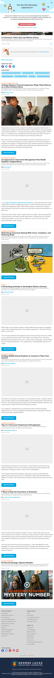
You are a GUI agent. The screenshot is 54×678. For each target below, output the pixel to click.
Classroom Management (8, 619)
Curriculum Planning (27, 73)
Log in (35, 27)
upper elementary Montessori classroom (19, 202)
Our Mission (30, 627)
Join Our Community (27, 24)
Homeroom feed (44, 51)
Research (3, 627)
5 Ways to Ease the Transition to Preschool (19, 492)
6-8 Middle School (32, 619)
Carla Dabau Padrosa (10, 430)
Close (51, 2)
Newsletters (30, 636)
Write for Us (30, 638)
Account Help (31, 644)
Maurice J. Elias (8, 92)
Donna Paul (7, 167)
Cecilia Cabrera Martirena (11, 497)
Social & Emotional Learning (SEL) (11, 73)
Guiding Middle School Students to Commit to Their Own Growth (25, 357)
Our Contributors (32, 634)
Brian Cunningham (9, 363)
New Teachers (5, 625)
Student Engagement (7, 629)
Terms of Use (31, 655)
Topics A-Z (4, 636)
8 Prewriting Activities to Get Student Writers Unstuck (24, 287)
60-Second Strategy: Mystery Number (17, 563)
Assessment (4, 613)
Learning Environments (7, 623)
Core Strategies (31, 629)
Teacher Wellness (6, 631)
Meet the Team (31, 631)
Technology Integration (7, 634)
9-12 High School (32, 621)
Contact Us (30, 640)
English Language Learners (8, 621)
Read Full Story (9, 152)
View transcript (6, 60)
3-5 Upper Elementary (43, 76)
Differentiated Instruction (42, 73)
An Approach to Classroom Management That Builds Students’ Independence (23, 161)
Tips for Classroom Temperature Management (20, 425)
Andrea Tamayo (8, 292)
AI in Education (5, 617)
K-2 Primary (32, 76)
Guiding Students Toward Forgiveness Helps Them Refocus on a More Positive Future (26, 86)
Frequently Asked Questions (35, 642)
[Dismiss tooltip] (51, 48)
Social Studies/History (21, 76)
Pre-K (28, 613)
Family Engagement (7, 76)
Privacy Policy (23, 655)
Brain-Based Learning (7, 615)
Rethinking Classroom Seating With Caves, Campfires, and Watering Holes (26, 234)
